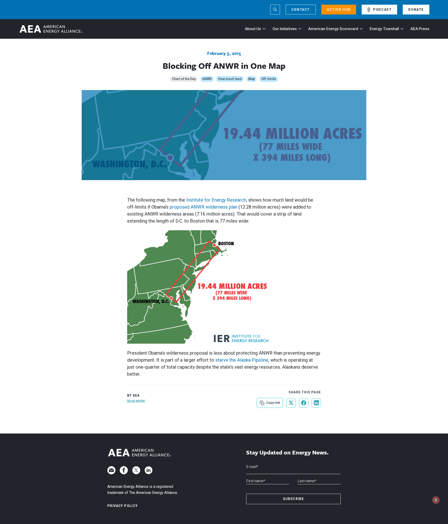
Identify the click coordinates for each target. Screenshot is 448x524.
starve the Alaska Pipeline (241, 360)
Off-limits (268, 79)
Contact (300, 9)
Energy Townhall (384, 28)
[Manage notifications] (436, 500)
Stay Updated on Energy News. (287, 452)
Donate (416, 9)
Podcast (382, 9)
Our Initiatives (285, 28)
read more (136, 401)
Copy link (272, 401)
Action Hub (338, 9)
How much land (230, 79)
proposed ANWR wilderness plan (203, 207)
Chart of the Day (184, 79)
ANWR (207, 79)
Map (251, 79)
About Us (253, 28)
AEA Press (419, 28)
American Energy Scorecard (333, 28)
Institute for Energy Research (216, 200)
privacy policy (122, 506)
